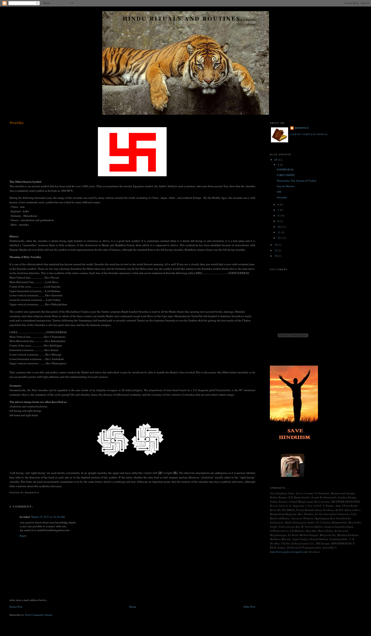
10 (279, 227)
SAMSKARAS (285, 169)
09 (276, 160)
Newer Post (15, 607)
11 (279, 232)
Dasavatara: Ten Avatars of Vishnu (296, 180)
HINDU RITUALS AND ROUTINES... (185, 18)
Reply (23, 536)
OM (279, 192)
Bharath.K (302, 128)
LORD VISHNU (286, 175)
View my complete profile (309, 134)
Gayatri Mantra (285, 186)
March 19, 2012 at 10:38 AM (48, 517)
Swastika (16, 122)
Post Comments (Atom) (38, 615)
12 (279, 238)
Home (132, 607)
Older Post (249, 607)
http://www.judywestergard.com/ (289, 552)
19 (276, 256)
